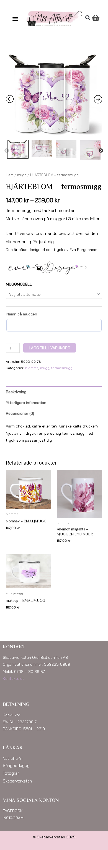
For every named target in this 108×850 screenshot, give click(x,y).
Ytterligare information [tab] (26, 402)
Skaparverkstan (17, 781)
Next (101, 151)
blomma (31, 368)
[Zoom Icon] (54, 96)
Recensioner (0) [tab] (20, 413)
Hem (10, 175)
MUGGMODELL (19, 284)
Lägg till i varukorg (49, 347)
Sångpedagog (16, 765)
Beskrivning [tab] (16, 391)
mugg (22, 175)
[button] (15, 18)
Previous (6, 151)
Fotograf (11, 773)
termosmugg (62, 368)
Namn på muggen (21, 314)
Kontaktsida (14, 678)
